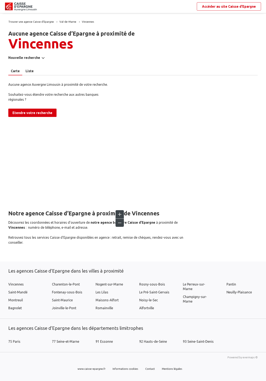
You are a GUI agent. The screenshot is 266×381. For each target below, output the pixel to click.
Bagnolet (15, 308)
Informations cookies (125, 368)
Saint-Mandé (17, 292)
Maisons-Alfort (107, 300)
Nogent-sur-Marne (109, 284)
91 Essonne (104, 341)
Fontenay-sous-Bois (67, 292)
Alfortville (146, 308)
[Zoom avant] (120, 214)
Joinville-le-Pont (64, 308)
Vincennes (16, 284)
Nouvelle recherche (24, 58)
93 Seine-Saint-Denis (198, 341)
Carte (15, 71)
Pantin (231, 284)
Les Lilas (102, 292)
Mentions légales (172, 368)
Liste (30, 71)
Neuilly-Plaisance (239, 292)
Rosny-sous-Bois (152, 284)
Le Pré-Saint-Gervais (154, 292)
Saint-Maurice (62, 300)
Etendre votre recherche (32, 113)
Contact (150, 368)
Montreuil (15, 300)
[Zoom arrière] (120, 222)
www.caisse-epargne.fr (92, 368)
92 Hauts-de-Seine (153, 341)
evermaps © (250, 357)
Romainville (104, 308)
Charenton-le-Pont (66, 284)
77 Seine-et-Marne (65, 341)
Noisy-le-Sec (148, 300)
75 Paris (14, 341)
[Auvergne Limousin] (8, 6)
